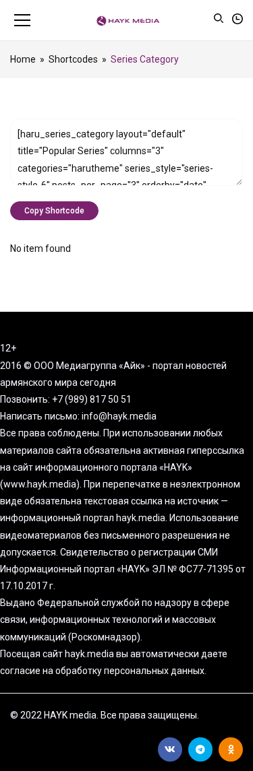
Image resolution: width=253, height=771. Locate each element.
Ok (231, 749)
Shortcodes (73, 59)
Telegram (200, 749)
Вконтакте (170, 749)
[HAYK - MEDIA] (126, 20)
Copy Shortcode (54, 210)
